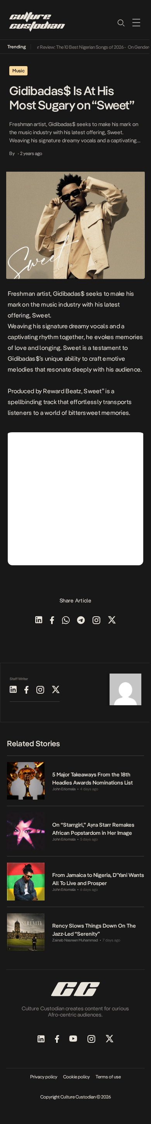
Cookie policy (76, 1077)
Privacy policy (43, 1077)
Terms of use (108, 1077)
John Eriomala (64, 789)
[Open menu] (136, 22)
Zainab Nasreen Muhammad (75, 940)
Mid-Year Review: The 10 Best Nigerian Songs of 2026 (68, 47)
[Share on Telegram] (81, 621)
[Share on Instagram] (96, 621)
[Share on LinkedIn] (38, 621)
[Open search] (120, 22)
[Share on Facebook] (52, 621)
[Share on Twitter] (112, 621)
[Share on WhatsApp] (66, 621)
